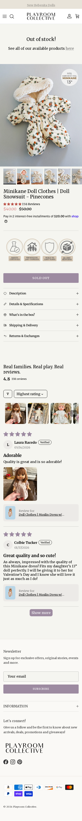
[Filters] (7, 394)
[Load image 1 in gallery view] (41, 115)
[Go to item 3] (60, 413)
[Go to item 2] (38, 413)
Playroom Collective (24, 806)
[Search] (14, 16)
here (70, 48)
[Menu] (4, 16)
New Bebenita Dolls (41, 4)
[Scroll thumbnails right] (73, 413)
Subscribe (41, 688)
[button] (12, 204)
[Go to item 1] (15, 413)
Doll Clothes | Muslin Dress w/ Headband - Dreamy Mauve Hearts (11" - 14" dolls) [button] (47, 515)
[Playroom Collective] (41, 16)
